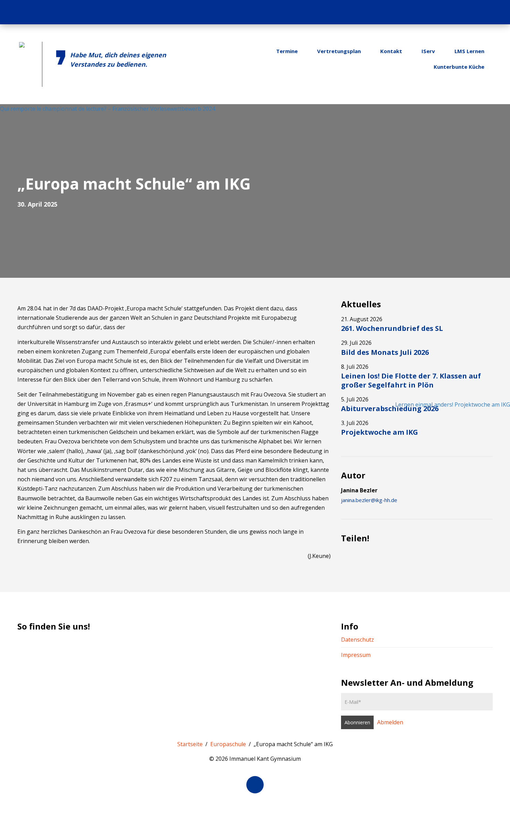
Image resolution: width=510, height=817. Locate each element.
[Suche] (495, 12)
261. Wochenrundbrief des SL (392, 328)
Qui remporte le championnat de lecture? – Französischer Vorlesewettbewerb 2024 (107, 108)
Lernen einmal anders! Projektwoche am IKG (452, 404)
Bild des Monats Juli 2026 (385, 352)
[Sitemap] (482, 12)
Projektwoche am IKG (379, 432)
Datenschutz (357, 639)
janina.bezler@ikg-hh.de (369, 500)
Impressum (356, 655)
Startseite (190, 744)
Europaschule (228, 744)
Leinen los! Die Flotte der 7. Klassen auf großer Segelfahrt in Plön (411, 380)
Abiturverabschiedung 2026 (390, 408)
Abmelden (390, 722)
